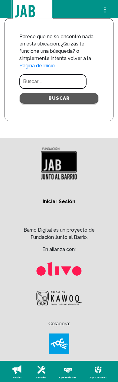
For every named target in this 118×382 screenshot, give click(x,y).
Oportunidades (68, 377)
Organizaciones (98, 377)
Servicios (41, 377)
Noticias (17, 377)
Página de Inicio (37, 66)
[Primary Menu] (105, 8)
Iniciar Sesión (59, 201)
